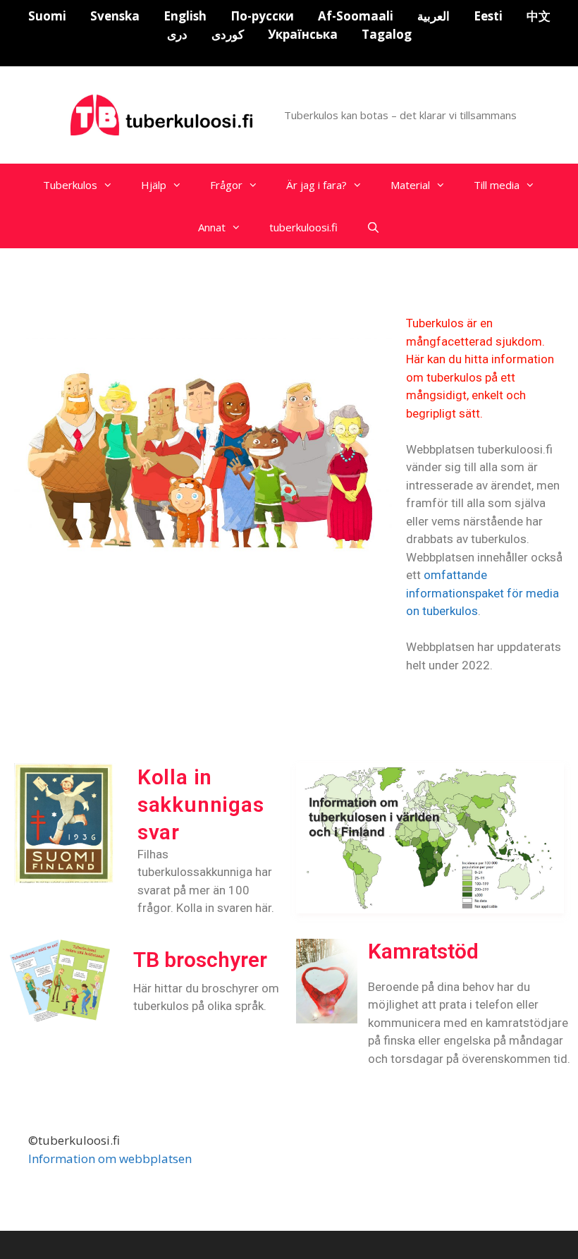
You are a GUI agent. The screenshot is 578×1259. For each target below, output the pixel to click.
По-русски (262, 16)
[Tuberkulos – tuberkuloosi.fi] (163, 114)
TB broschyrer (200, 959)
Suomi (47, 16)
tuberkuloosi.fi (303, 227)
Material (410, 185)
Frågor (226, 185)
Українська (303, 34)
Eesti (488, 16)
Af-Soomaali (355, 16)
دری (177, 34)
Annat (212, 227)
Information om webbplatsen (110, 1158)
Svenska (115, 16)
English (185, 16)
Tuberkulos (70, 185)
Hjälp (153, 185)
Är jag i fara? (316, 185)
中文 (539, 16)
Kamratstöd (423, 951)
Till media (496, 185)
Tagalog (387, 34)
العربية (433, 16)
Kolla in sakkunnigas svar (200, 804)
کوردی (227, 34)
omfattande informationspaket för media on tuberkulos (482, 593)
